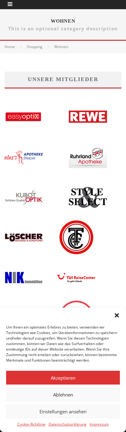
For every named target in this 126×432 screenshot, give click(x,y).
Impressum (99, 424)
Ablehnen (63, 395)
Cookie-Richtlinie (31, 424)
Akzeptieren (63, 378)
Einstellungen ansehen (63, 411)
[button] (117, 315)
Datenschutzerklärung (68, 424)
